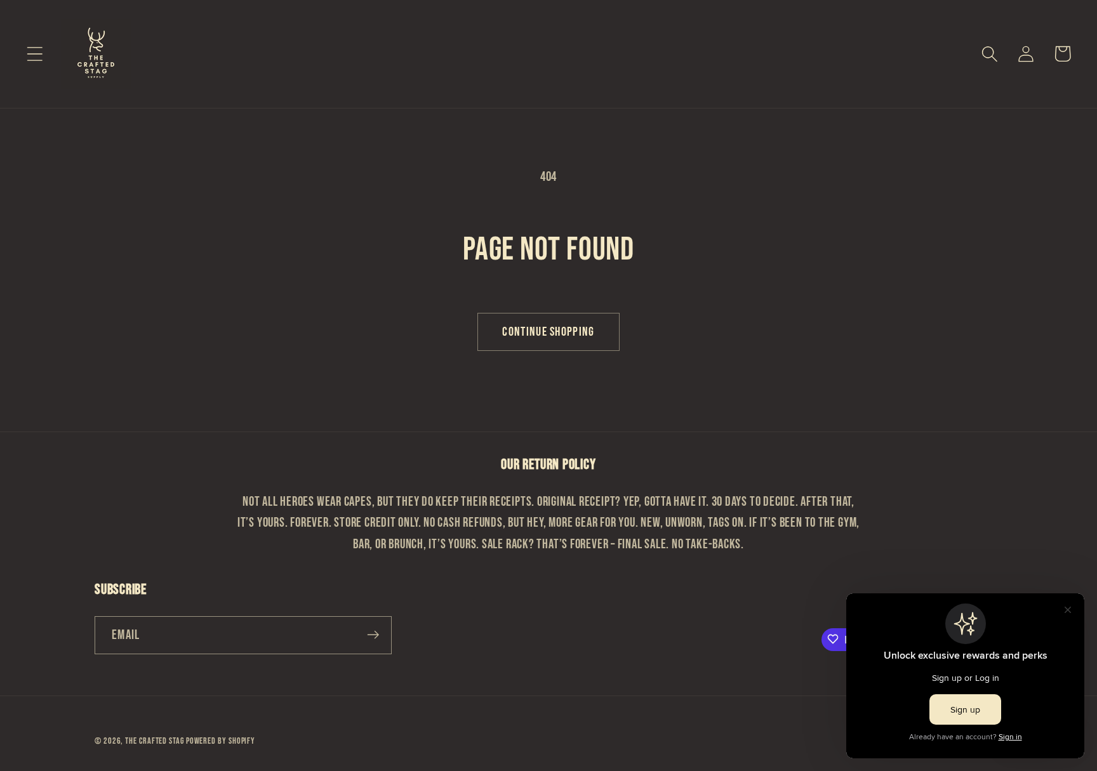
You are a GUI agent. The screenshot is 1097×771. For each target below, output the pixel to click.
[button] (35, 54)
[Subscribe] (373, 635)
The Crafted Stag (155, 740)
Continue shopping (548, 331)
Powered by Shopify (220, 740)
